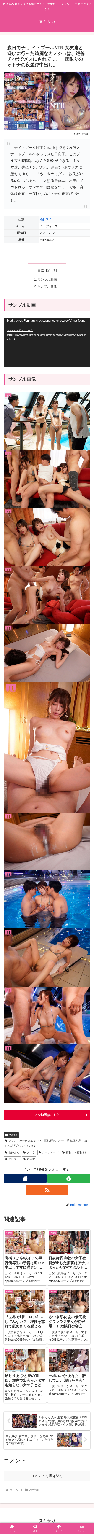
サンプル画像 (47, 286)
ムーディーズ (50, 1152)
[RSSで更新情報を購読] (47, 1190)
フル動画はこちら (47, 1115)
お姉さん (13, 1152)
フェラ (31, 1152)
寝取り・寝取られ (77, 1152)
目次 (40, 270)
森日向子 (46, 219)
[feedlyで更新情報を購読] (68, 1178)
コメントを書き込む (47, 1476)
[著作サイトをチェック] (25, 1178)
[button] (85, 930)
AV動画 (13, 1135)
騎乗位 (31, 1159)
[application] (47, 342)
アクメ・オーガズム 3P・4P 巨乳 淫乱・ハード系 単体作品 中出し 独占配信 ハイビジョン (46, 1143)
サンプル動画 (47, 279)
